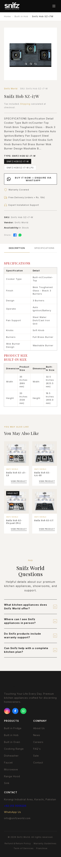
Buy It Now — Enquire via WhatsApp (33, 179)
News (36, 735)
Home (7, 16)
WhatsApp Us (12, 812)
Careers (38, 742)
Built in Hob (21, 16)
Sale (36, 755)
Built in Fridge (13, 728)
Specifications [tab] (44, 248)
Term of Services (23, 848)
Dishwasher (11, 755)
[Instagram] (7, 711)
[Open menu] (54, 6)
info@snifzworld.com (17, 818)
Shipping (25, 104)
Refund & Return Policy (18, 843)
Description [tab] (17, 248)
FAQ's (37, 748)
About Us (39, 728)
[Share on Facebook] (14, 235)
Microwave (11, 769)
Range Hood (12, 776)
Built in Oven (12, 742)
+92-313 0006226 (15, 805)
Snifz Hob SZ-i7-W (18, 161)
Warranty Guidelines (45, 843)
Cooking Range (14, 748)
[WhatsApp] (23, 711)
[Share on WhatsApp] (20, 235)
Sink (6, 783)
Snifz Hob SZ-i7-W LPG (20, 167)
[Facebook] (15, 711)
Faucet (8, 762)
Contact (38, 762)
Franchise (41, 848)
